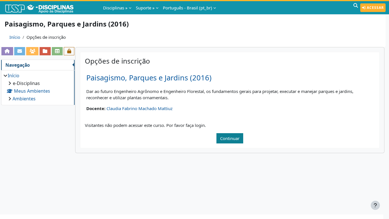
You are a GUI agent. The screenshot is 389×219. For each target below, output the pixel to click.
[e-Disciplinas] (48, 7)
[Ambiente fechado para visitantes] (69, 51)
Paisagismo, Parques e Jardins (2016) (149, 78)
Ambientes (24, 99)
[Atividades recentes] (45, 51)
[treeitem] (37, 87)
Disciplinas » (115, 8)
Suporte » (145, 8)
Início (14, 37)
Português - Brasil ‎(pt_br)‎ (187, 8)
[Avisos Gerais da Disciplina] (19, 51)
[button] (355, 7)
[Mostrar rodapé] (375, 205)
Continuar (229, 138)
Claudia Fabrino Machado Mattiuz (140, 108)
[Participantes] (32, 51)
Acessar (375, 7)
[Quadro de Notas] (57, 51)
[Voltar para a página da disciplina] (7, 51)
